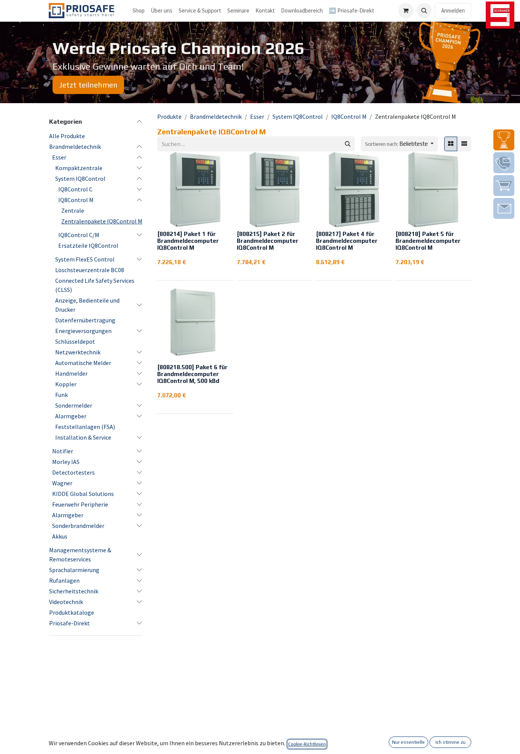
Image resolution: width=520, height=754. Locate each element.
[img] (503, 139)
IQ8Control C (75, 189)
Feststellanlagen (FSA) (85, 426)
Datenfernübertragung (85, 320)
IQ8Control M (76, 200)
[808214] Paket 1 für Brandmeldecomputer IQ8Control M (188, 241)
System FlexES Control (85, 259)
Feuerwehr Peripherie (80, 504)
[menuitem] (161, 10)
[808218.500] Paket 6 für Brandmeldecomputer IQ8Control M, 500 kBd (192, 374)
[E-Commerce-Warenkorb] (405, 10)
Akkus (59, 536)
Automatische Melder (83, 363)
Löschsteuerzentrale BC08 (89, 270)
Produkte (169, 116)
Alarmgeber (70, 416)
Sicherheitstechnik (73, 591)
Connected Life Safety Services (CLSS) (94, 285)
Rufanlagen (64, 580)
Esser (59, 157)
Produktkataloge (71, 612)
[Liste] (464, 144)
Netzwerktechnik (77, 352)
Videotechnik (66, 602)
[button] (424, 10)
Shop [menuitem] (138, 10)
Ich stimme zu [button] (450, 742)
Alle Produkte (67, 136)
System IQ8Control (80, 178)
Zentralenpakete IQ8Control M (101, 221)
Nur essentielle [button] (408, 742)
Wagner (62, 483)
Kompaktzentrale (78, 168)
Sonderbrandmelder (78, 525)
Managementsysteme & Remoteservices (80, 554)
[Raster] (451, 144)
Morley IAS (66, 461)
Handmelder (71, 373)
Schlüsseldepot (75, 341)
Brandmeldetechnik (75, 146)
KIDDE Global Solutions (83, 493)
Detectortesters (73, 472)
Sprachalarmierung (74, 570)
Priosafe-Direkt (69, 623)
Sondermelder (73, 405)
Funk (61, 395)
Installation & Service (83, 437)
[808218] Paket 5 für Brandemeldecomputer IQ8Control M (428, 241)
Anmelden (453, 10)
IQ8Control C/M (78, 235)
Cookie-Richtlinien (307, 744)
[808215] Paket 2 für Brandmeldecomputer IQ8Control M (267, 241)
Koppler (66, 384)
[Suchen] (348, 144)
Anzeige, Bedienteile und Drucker (87, 304)
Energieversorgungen (83, 331)
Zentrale (72, 210)
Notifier (62, 451)
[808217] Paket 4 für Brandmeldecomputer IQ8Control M (347, 241)
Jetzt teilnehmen (88, 84)
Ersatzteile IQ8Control (88, 245)
